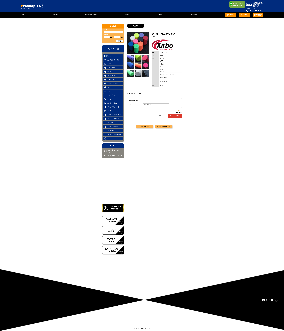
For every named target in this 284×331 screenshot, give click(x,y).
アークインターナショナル (114, 155)
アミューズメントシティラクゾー (113, 151)
